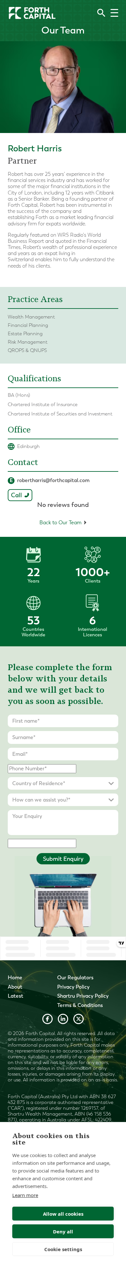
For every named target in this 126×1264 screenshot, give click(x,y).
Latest (15, 996)
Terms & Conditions (80, 1005)
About (15, 987)
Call (16, 495)
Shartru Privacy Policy (83, 996)
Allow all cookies (63, 1214)
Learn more (25, 1195)
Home (15, 977)
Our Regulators (75, 977)
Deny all (63, 1231)
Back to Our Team (60, 522)
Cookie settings (63, 1249)
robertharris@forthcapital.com (50, 480)
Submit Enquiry (63, 858)
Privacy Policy (73, 987)
